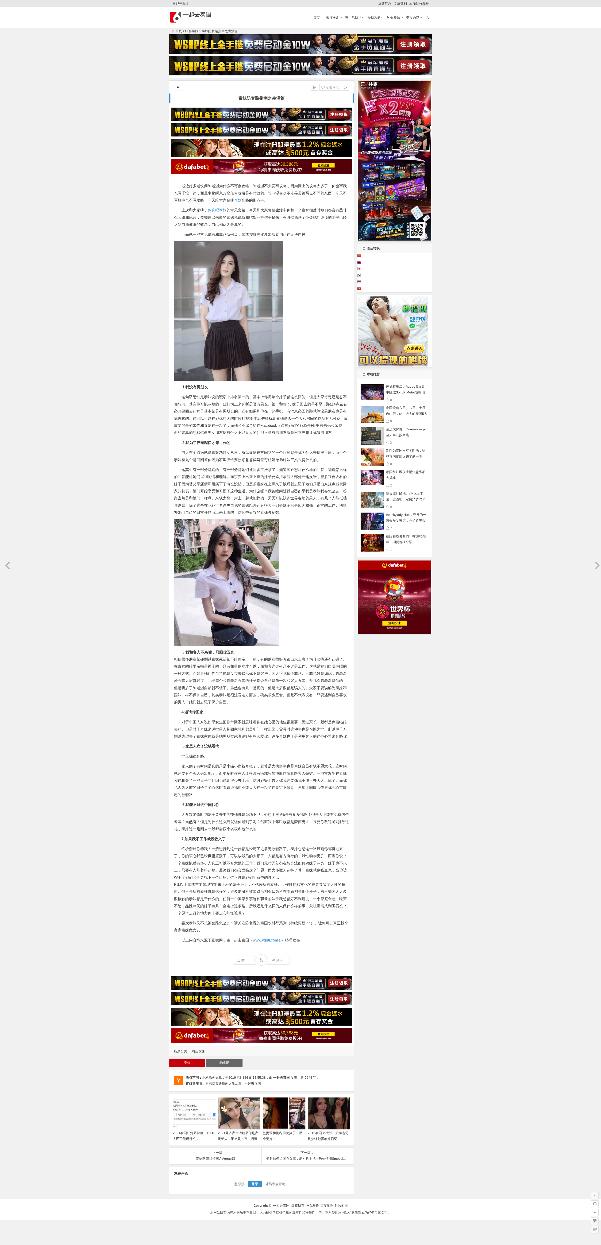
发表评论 (332, 87)
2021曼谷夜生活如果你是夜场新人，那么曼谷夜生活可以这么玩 (238, 1139)
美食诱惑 (412, 17)
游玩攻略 (374, 17)
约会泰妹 (393, 17)
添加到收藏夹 (419, 3)
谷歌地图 (341, 1205)
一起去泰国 (197, 14)
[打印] (314, 87)
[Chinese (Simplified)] (359, 255)
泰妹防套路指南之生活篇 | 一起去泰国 (233, 1083)
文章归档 (400, 3)
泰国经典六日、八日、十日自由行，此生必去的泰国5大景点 (406, 413)
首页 (316, 17)
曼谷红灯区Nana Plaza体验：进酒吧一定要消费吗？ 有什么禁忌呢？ (405, 499)
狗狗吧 (213, 210)
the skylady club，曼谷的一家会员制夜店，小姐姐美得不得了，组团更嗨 (406, 520)
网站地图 (313, 1205)
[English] (359, 262)
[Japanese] (359, 269)
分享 (279, 960)
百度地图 (327, 1205)
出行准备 (332, 17)
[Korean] (359, 275)
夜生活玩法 (353, 17)
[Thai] (359, 282)
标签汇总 (384, 3)
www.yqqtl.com (265, 940)
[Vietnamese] (359, 288)
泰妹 (238, 200)
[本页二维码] (595, 1229)
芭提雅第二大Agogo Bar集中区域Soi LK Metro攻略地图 (405, 392)
